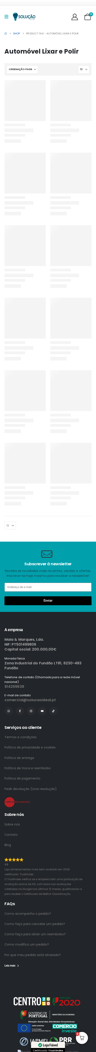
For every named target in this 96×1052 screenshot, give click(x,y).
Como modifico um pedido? (26, 928)
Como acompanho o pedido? (27, 897)
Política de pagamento (22, 778)
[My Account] (75, 17)
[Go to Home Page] (5, 33)
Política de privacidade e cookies (30, 747)
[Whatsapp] (8, 711)
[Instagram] (31, 711)
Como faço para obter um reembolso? (35, 918)
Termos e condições (20, 737)
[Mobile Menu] (7, 17)
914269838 (14, 686)
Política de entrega (19, 758)
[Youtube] (42, 711)
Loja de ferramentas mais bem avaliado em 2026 (49, 864)
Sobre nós (12, 824)
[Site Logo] (24, 16)
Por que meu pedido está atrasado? (32, 939)
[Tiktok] (53, 711)
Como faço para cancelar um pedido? (34, 908)
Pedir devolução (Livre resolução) (30, 789)
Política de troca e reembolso (27, 768)
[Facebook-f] (20, 711)
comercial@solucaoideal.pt (30, 700)
